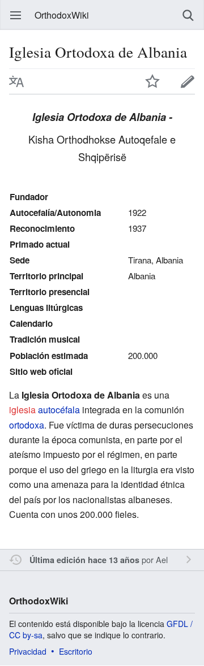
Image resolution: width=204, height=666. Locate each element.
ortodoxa (26, 424)
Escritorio (75, 651)
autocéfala (59, 409)
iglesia (22, 409)
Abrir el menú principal (16, 15)
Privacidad (27, 651)
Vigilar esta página (152, 81)
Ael (162, 559)
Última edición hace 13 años (84, 559)
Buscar (188, 15)
